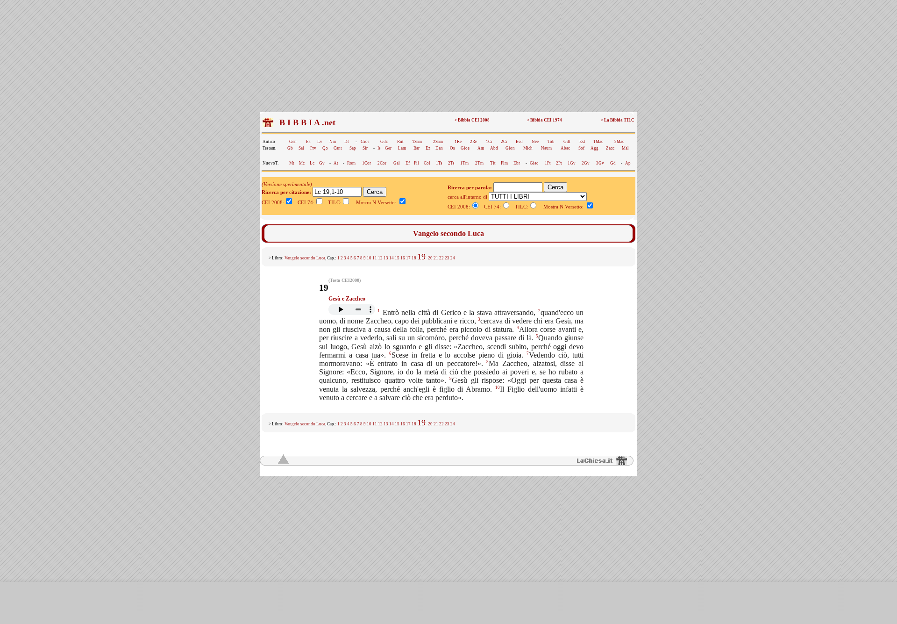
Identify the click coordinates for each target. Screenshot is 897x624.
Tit (493, 163)
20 (430, 258)
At (336, 163)
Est (582, 141)
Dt (346, 141)
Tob (551, 141)
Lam (402, 148)
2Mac (619, 141)
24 (452, 258)
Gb (290, 148)
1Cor (366, 163)
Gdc (384, 141)
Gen (293, 141)
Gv (322, 163)
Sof (581, 148)
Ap (628, 163)
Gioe (465, 148)
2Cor (381, 163)
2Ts (451, 163)
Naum (546, 148)
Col (427, 163)
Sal (301, 148)
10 (369, 258)
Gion (510, 148)
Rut (400, 141)
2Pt (559, 163)
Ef (408, 163)
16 (402, 258)
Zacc (610, 148)
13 (386, 258)
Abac (565, 148)
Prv (313, 148)
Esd (519, 141)
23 (447, 258)
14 (391, 258)
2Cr (504, 141)
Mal (625, 148)
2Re (473, 141)
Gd (613, 163)
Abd (494, 148)
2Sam (438, 141)
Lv (319, 141)
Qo (325, 148)
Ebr (516, 163)
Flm (504, 163)
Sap (352, 148)
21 (436, 258)
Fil (416, 163)
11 (374, 258)
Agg (594, 148)
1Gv (572, 163)
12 (380, 258)
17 (408, 258)
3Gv (600, 163)
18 (414, 258)
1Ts (439, 163)
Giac (534, 163)
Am (480, 148)
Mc (302, 163)
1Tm (464, 163)
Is (379, 148)
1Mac (598, 141)
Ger (388, 148)
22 (441, 258)
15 (397, 258)
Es (308, 141)
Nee (535, 141)
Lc (312, 163)
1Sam (417, 141)
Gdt (566, 141)
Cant (338, 148)
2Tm (479, 163)
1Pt (548, 163)
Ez (428, 148)
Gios (365, 141)
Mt (291, 163)
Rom (351, 163)
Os (452, 148)
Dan (439, 148)
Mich (528, 148)
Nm (332, 141)
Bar (416, 148)
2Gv (586, 163)
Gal (396, 163)
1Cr (489, 141)
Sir (365, 148)
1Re (458, 141)
